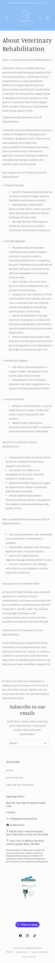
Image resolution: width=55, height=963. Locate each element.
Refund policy (22, 952)
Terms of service (29, 957)
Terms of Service (14, 777)
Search (9, 770)
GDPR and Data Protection (20, 784)
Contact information (40, 952)
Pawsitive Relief (26, 948)
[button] (6, 18)
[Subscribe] (45, 743)
